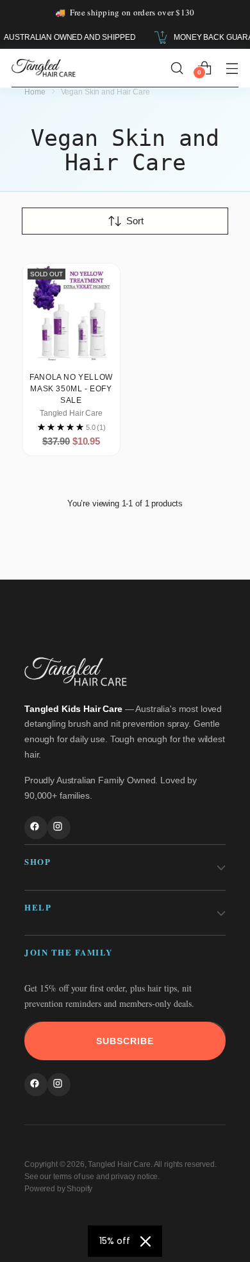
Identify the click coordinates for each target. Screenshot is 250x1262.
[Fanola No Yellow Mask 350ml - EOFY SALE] (71, 312)
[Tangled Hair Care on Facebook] (35, 827)
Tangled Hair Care (119, 1164)
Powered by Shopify (58, 1188)
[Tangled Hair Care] (44, 67)
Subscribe (125, 1041)
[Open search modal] (176, 68)
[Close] (145, 1241)
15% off (114, 1240)
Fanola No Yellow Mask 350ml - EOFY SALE (71, 389)
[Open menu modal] (232, 68)
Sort (135, 221)
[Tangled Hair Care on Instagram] (59, 827)
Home (35, 91)
